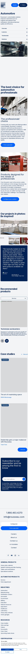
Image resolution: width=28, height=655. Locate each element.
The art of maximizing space (11, 394)
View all (25, 354)
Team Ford (4, 444)
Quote (15, 5)
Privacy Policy (12, 487)
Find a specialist (14, 528)
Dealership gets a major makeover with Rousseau (13, 441)
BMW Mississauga (6, 397)
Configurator (14, 524)
